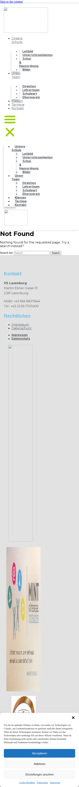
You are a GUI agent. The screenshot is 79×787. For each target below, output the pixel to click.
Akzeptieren (39, 753)
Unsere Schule (17, 40)
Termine (18, 104)
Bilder (26, 69)
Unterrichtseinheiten (37, 55)
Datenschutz (42, 782)
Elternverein (31, 97)
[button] (73, 718)
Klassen (17, 101)
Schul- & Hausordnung (29, 62)
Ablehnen (39, 763)
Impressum (55, 782)
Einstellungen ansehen (40, 774)
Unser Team (16, 75)
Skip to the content (11, 1)
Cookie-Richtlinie (27, 782)
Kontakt (18, 108)
